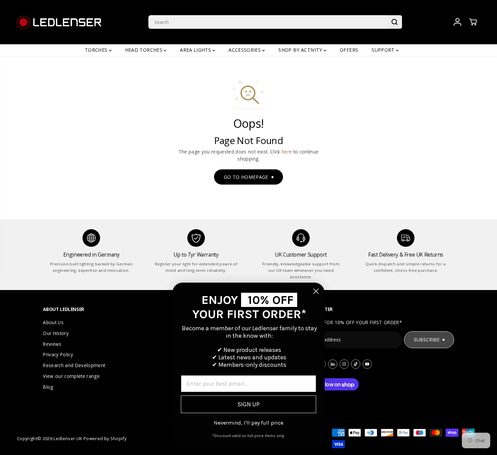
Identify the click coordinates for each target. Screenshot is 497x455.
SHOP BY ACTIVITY (301, 50)
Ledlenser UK (67, 438)
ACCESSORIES (245, 50)
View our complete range (71, 376)
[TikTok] (355, 364)
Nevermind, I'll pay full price (248, 423)
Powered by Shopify (105, 438)
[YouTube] (367, 364)
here (287, 151)
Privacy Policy (58, 354)
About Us (53, 322)
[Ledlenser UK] (59, 22)
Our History (56, 333)
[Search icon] (394, 22)
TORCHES (97, 50)
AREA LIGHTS (196, 50)
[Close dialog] (316, 291)
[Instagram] (344, 364)
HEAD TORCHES (144, 50)
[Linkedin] (332, 364)
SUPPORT (384, 50)
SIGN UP (248, 404)
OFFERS (349, 50)
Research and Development (74, 365)
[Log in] (457, 22)
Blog (48, 387)
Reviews (52, 344)
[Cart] (473, 22)
